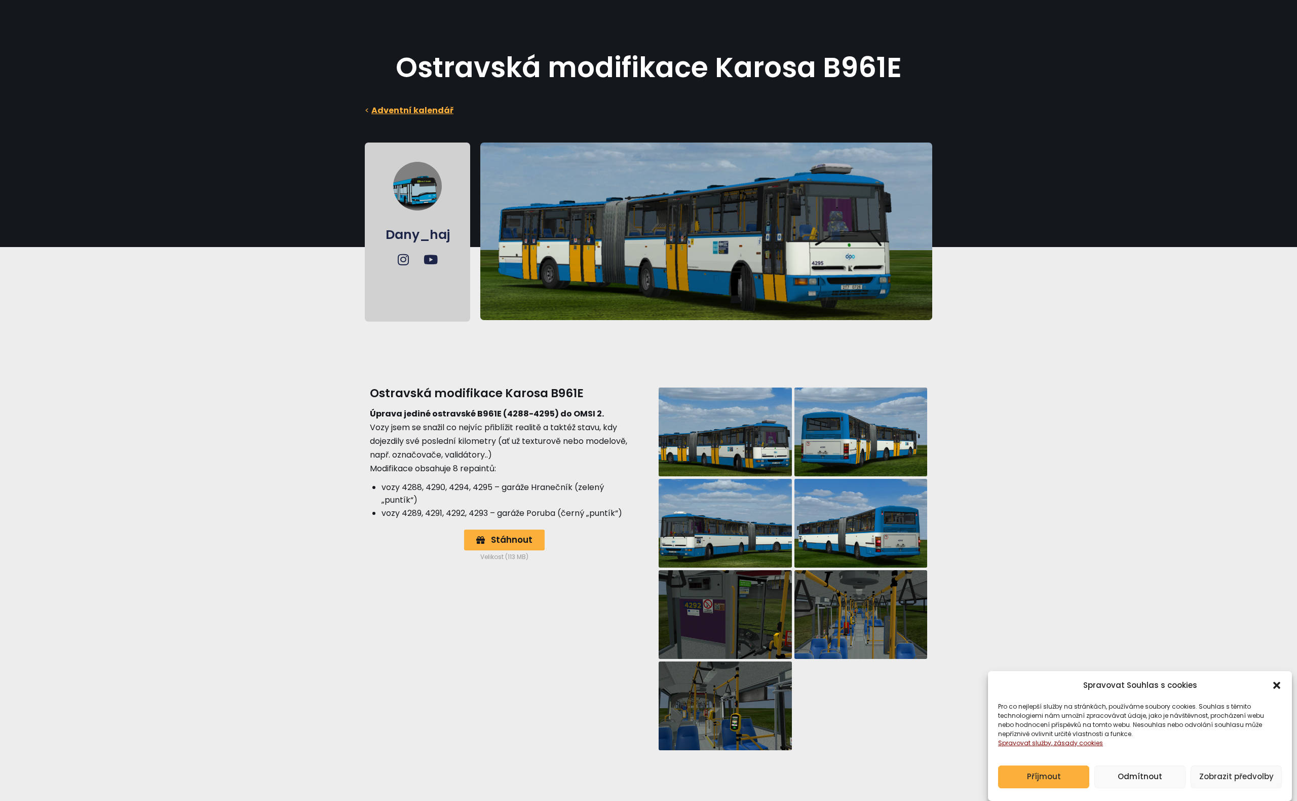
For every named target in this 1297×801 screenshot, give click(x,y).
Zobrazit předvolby (1236, 777)
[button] (1277, 685)
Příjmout (1044, 777)
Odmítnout (1140, 777)
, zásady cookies (1077, 743)
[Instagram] (403, 259)
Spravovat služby (1024, 743)
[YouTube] (431, 259)
